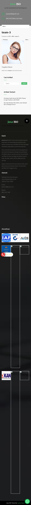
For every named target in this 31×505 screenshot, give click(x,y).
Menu (4, 26)
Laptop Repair (21, 503)
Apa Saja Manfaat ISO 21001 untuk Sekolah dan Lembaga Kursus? (15, 103)
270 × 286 (11, 36)
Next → (27, 39)
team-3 (17, 36)
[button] (27, 501)
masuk (9, 70)
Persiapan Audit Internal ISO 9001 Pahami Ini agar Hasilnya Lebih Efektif (15, 99)
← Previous (5, 39)
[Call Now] (3, 254)
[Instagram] (26, 120)
